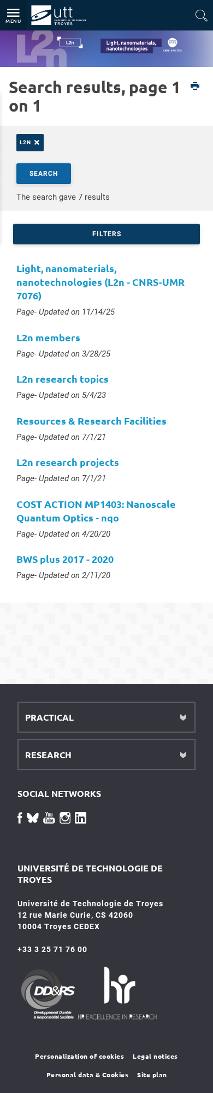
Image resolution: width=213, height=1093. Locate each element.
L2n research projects (67, 462)
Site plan (152, 1074)
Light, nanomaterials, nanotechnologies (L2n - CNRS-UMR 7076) (100, 282)
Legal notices (155, 1056)
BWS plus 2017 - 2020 (65, 558)
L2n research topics (62, 378)
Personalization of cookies (79, 1056)
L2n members (48, 337)
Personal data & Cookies (87, 1074)
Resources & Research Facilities (91, 420)
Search (43, 173)
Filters (106, 234)
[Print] (195, 87)
